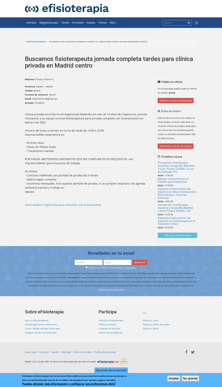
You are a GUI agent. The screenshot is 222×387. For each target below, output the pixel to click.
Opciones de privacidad (111, 370)
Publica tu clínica (151, 328)
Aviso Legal (30, 352)
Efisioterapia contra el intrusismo (41, 324)
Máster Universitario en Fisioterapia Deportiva (173, 180)
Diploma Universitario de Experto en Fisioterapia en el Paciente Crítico (176, 221)
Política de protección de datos (111, 289)
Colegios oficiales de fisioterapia (40, 332)
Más (112, 22)
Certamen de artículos (109, 328)
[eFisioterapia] (67, 9)
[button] (196, 22)
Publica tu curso (150, 320)
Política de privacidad (105, 352)
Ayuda (55, 352)
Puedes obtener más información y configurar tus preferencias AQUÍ (68, 384)
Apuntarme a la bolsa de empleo (175, 146)
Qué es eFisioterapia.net (37, 320)
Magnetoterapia (48, 22)
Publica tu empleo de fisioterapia (176, 100)
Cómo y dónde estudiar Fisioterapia (42, 328)
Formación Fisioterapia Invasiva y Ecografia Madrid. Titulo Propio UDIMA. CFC (175, 208)
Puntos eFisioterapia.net (110, 332)
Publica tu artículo (107, 324)
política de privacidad (126, 267)
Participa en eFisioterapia (111, 320)
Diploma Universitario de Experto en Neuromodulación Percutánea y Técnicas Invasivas (177, 193)
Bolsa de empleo (170, 111)
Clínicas (102, 22)
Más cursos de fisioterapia (177, 235)
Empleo (91, 22)
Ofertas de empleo (36, 41)
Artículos (31, 22)
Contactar (44, 352)
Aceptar (174, 378)
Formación (78, 22)
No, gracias (190, 378)
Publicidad (66, 352)
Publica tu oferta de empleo (156, 324)
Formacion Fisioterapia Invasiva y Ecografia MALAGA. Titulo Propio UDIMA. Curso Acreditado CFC (176, 167)
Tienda (65, 22)
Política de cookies (83, 352)
